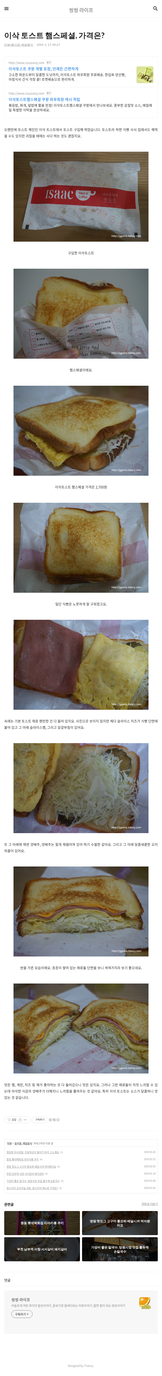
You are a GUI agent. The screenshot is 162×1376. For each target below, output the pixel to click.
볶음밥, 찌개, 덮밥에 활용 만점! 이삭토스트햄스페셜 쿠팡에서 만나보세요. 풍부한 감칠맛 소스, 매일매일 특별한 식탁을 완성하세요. (80, 107)
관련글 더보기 (150, 1204)
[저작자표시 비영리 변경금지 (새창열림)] (54, 1119)
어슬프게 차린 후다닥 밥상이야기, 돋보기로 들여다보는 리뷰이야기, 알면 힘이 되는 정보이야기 (68, 1305)
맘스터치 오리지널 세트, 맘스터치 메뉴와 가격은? (32, 1188)
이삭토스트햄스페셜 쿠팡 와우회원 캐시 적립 (44, 99)
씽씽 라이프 (20, 1299)
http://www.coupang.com (26, 62)
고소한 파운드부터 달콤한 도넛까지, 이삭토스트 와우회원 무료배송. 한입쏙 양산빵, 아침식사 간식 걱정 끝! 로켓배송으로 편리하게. (67, 77)
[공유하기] (20, 1120)
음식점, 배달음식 (23, 1143)
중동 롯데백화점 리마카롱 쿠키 (23, 1159)
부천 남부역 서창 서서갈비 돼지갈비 (25, 1174)
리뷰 (9, 1143)
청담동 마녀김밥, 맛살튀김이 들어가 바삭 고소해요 (33, 1152)
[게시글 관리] (25, 1120)
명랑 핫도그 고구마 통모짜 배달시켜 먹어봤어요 (31, 1167)
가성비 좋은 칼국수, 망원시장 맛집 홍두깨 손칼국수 (33, 1181)
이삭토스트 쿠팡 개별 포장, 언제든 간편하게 (43, 68)
